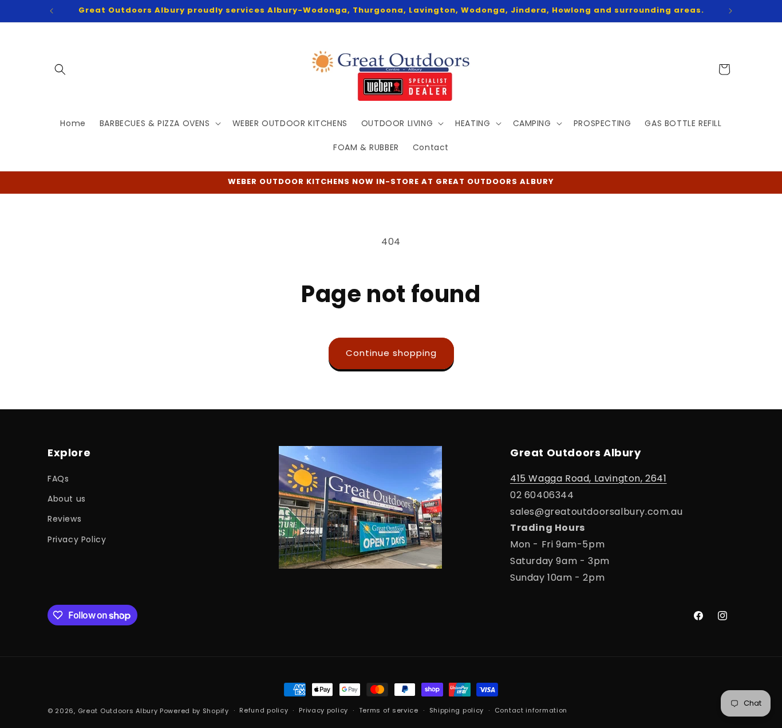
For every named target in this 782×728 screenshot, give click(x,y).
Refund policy (263, 710)
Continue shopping (391, 353)
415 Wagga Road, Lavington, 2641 (588, 478)
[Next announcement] (730, 11)
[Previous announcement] (51, 11)
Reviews (64, 519)
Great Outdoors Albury (118, 710)
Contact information (531, 710)
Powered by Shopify (194, 710)
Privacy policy (323, 710)
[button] (60, 69)
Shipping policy (456, 710)
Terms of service (388, 710)
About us (67, 498)
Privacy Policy (77, 539)
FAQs (58, 478)
